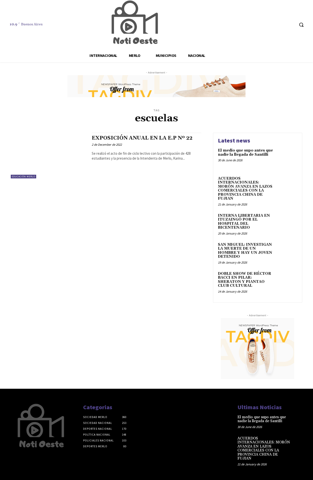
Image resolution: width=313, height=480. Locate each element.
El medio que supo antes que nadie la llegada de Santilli (245, 152)
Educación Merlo (23, 176)
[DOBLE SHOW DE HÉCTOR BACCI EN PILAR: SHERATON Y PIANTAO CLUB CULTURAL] (287, 281)
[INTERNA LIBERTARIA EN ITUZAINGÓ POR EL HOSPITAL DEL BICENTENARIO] (287, 223)
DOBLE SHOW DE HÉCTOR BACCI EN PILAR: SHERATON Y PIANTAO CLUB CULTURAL (244, 279)
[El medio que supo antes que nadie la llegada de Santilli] (287, 158)
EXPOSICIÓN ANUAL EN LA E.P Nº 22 (142, 138)
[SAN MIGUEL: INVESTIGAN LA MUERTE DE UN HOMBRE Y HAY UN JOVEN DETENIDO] (287, 252)
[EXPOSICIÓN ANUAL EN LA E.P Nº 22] (49, 155)
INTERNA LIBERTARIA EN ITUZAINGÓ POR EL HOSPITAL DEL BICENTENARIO (244, 221)
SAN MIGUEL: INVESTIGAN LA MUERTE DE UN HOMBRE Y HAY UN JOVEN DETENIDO (245, 250)
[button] (301, 25)
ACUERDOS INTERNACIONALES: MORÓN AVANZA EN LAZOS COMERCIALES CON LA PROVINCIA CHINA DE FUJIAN (245, 188)
